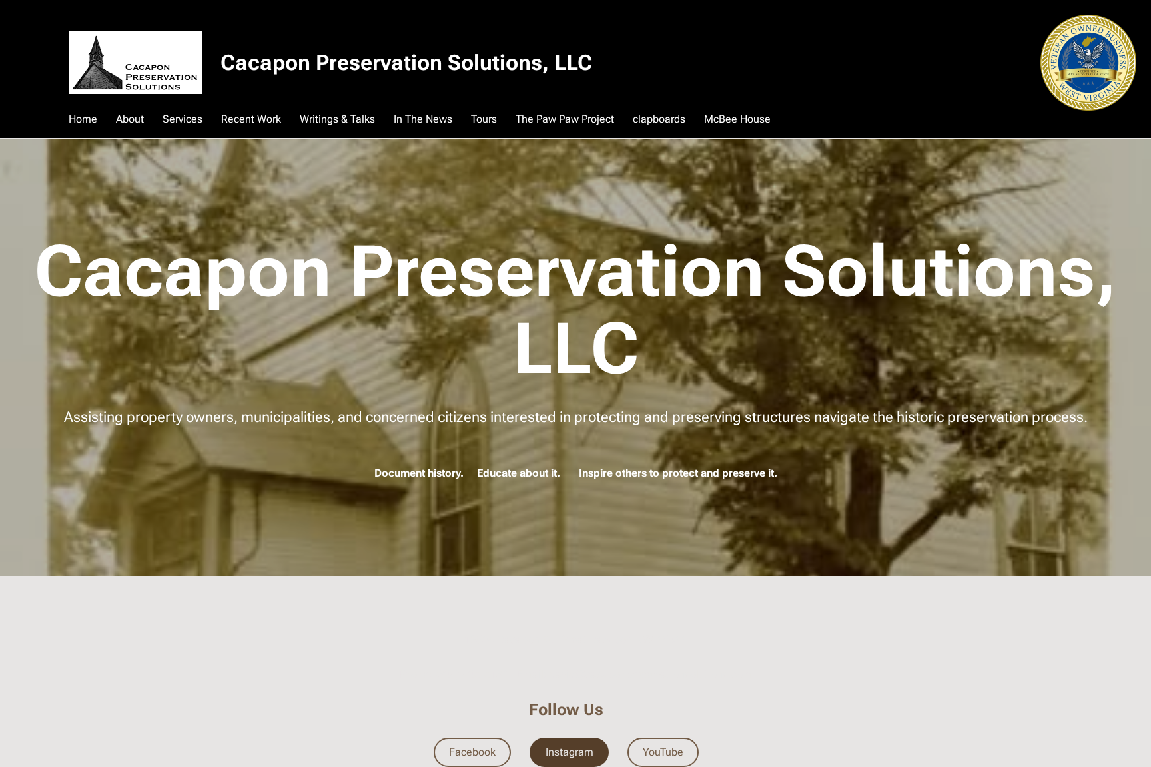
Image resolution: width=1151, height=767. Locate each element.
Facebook (472, 752)
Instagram (569, 752)
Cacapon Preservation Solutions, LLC (406, 62)
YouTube (663, 752)
